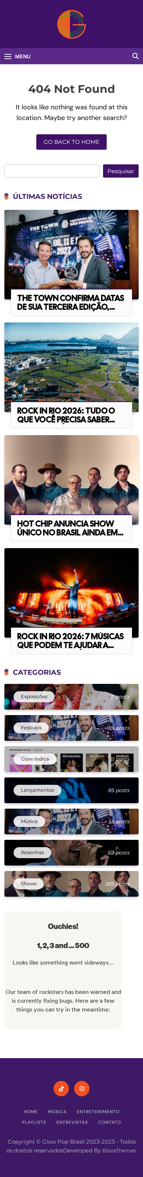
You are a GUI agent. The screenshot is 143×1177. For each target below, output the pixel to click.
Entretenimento (98, 1112)
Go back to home (71, 141)
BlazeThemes (119, 1150)
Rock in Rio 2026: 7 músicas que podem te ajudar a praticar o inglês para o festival (70, 649)
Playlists (34, 1122)
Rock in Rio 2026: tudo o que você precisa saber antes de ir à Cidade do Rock (66, 423)
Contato (109, 1122)
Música (57, 1112)
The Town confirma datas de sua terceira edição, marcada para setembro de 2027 (70, 311)
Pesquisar (120, 171)
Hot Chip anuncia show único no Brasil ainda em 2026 (67, 532)
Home (31, 1112)
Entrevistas (72, 1122)
